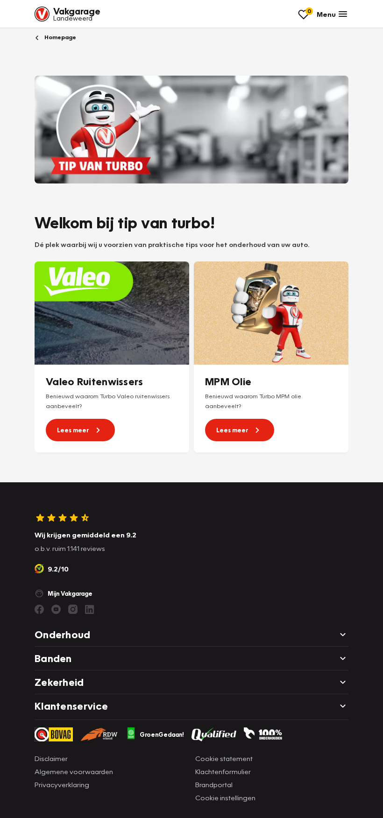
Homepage (59, 37)
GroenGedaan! (162, 734)
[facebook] (39, 609)
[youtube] (56, 609)
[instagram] (73, 609)
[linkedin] (89, 609)
